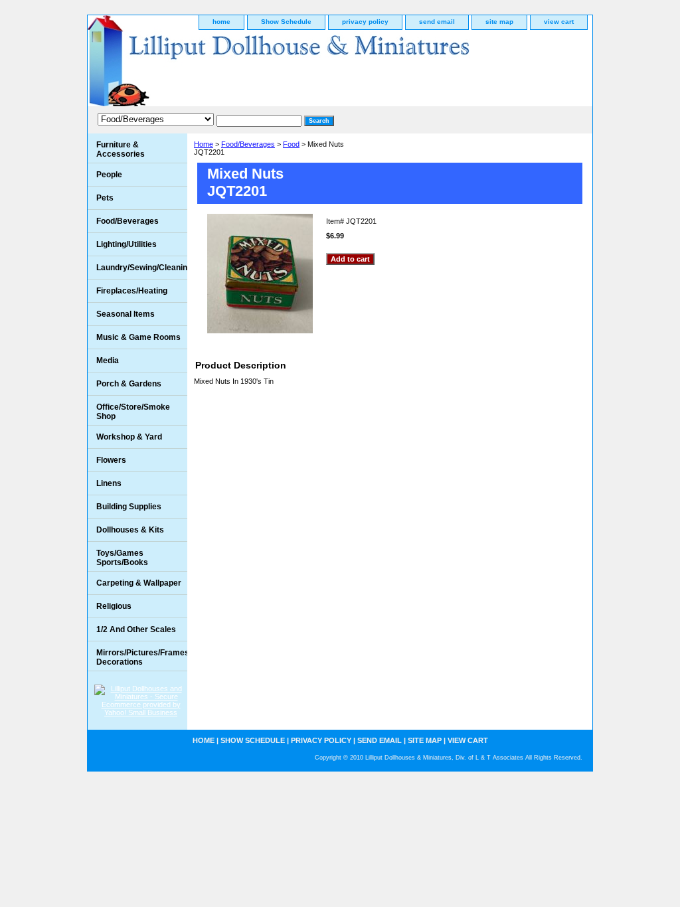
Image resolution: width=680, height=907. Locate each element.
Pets (105, 198)
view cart (559, 21)
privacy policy (365, 21)
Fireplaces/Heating (131, 290)
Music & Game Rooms (138, 337)
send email (437, 21)
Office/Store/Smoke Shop (133, 411)
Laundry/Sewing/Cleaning (141, 267)
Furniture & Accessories (120, 149)
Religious (113, 606)
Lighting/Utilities (126, 244)
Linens (109, 483)
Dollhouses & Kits (130, 530)
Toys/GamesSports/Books (122, 557)
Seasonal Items (125, 314)
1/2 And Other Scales (136, 629)
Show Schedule (286, 21)
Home (203, 144)
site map (499, 21)
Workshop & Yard (129, 437)
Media (107, 360)
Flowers (111, 460)
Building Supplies (128, 506)
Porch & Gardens (128, 383)
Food (291, 144)
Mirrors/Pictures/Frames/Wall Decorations (141, 657)
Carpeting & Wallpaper (138, 583)
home (221, 21)
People (109, 174)
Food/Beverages (248, 144)
